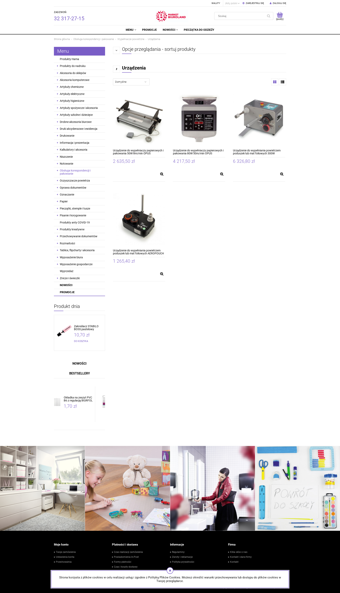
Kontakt (234, 562)
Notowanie (66, 163)
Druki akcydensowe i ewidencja (78, 128)
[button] (161, 174)
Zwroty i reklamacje (182, 557)
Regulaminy (178, 552)
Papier (64, 201)
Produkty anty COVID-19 (75, 222)
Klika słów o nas (238, 552)
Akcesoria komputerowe (74, 80)
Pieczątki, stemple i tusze (75, 208)
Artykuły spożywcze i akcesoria (79, 107)
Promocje (67, 292)
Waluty (216, 3)
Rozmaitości (67, 243)
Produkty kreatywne (72, 229)
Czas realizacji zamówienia (128, 552)
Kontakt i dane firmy (241, 557)
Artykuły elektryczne (72, 93)
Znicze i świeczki (70, 278)
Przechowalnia (64, 562)
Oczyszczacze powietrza (75, 180)
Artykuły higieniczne (72, 100)
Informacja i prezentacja (74, 142)
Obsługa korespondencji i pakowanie (75, 172)
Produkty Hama (69, 59)
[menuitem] (131, 29)
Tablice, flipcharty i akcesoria (77, 250)
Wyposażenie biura (71, 257)
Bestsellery (79, 373)
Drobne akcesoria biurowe (75, 121)
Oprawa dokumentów (73, 187)
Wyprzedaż (66, 271)
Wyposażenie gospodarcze (76, 264)
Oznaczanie (67, 194)
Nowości (66, 285)
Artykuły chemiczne (72, 86)
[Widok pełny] (282, 81)
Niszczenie (66, 156)
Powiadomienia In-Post (126, 557)
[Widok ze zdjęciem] (274, 81)
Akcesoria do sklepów (73, 73)
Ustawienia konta (65, 557)
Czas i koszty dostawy (126, 566)
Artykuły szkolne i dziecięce (76, 114)
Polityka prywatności (183, 562)
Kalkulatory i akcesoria (73, 149)
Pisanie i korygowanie (73, 215)
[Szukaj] (268, 16)
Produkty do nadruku (73, 66)
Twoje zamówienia (66, 552)
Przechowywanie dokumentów (78, 236)
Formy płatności (122, 562)
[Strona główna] (171, 16)
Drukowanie (67, 135)
